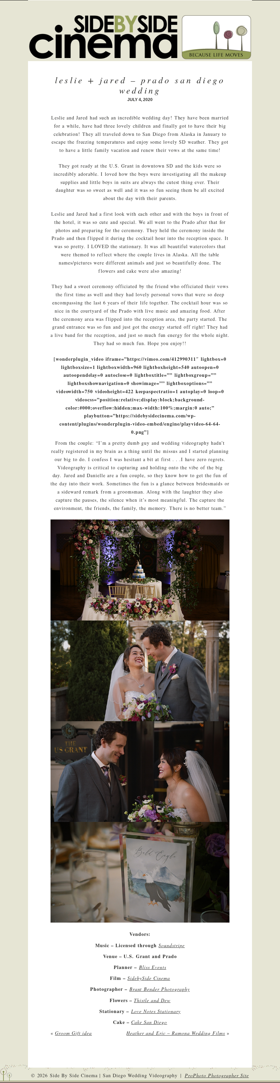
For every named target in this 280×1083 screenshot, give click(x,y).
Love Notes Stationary (156, 1011)
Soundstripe (171, 945)
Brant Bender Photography (159, 989)
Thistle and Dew (152, 1000)
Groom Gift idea (73, 1033)
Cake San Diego (149, 1022)
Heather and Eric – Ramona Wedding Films (175, 1033)
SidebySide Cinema (148, 978)
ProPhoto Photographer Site (217, 1075)
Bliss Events (152, 967)
